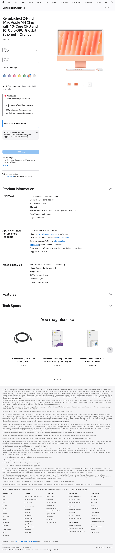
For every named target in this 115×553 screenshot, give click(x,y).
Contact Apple (95, 532)
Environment (94, 502)
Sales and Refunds (40, 550)
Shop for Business (74, 499)
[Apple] (3, 490)
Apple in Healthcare (75, 525)
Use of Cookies (18, 550)
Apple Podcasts (29, 527)
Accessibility (94, 496)
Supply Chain (95, 508)
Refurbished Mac (13, 490)
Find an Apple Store (21, 541)
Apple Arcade (28, 518)
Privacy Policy (6, 550)
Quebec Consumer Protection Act (37, 446)
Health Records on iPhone (77, 531)
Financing (49, 517)
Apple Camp (50, 505)
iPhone (4, 505)
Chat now (10, 176)
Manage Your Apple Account (33, 496)
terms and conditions (43, 435)
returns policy (59, 241)
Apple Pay (5, 535)
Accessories (6, 522)
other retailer (33, 541)
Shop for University (75, 515)
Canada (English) (100, 547)
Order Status (50, 519)
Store (4, 496)
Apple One (27, 509)
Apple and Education (75, 509)
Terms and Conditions (14, 399)
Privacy (93, 505)
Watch (4, 508)
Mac (3, 499)
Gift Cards (5, 525)
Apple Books (28, 529)
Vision (4, 511)
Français (110, 547)
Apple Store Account (30, 499)
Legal (50, 550)
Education (94, 499)
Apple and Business (75, 496)
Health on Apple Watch (76, 528)
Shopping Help (50, 522)
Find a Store (50, 496)
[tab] (69, 85)
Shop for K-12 (73, 512)
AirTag (4, 519)
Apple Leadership (96, 518)
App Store (27, 532)
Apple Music (28, 515)
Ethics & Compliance (97, 527)
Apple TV (27, 512)
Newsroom (94, 515)
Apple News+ (28, 524)
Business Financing (74, 502)
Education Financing (75, 518)
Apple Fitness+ (29, 521)
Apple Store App (51, 508)
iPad (3, 502)
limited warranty (62, 237)
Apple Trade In (50, 514)
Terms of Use (29, 550)
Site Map (56, 550)
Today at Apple (51, 502)
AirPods (4, 514)
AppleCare (34, 244)
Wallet (4, 532)
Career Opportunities (97, 521)
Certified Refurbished (13, 7)
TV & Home (6, 517)
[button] (106, 2)
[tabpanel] (80, 48)
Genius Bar (49, 499)
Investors (93, 524)
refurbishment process (48, 234)
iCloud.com (28, 502)
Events (93, 529)
